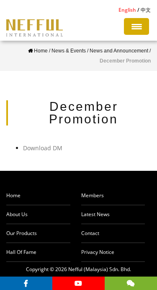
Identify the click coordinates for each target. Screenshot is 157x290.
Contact (90, 233)
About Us (17, 214)
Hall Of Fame (21, 252)
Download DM (42, 148)
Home (13, 195)
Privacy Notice (97, 252)
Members (92, 195)
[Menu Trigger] (136, 26)
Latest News (95, 214)
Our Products (21, 233)
